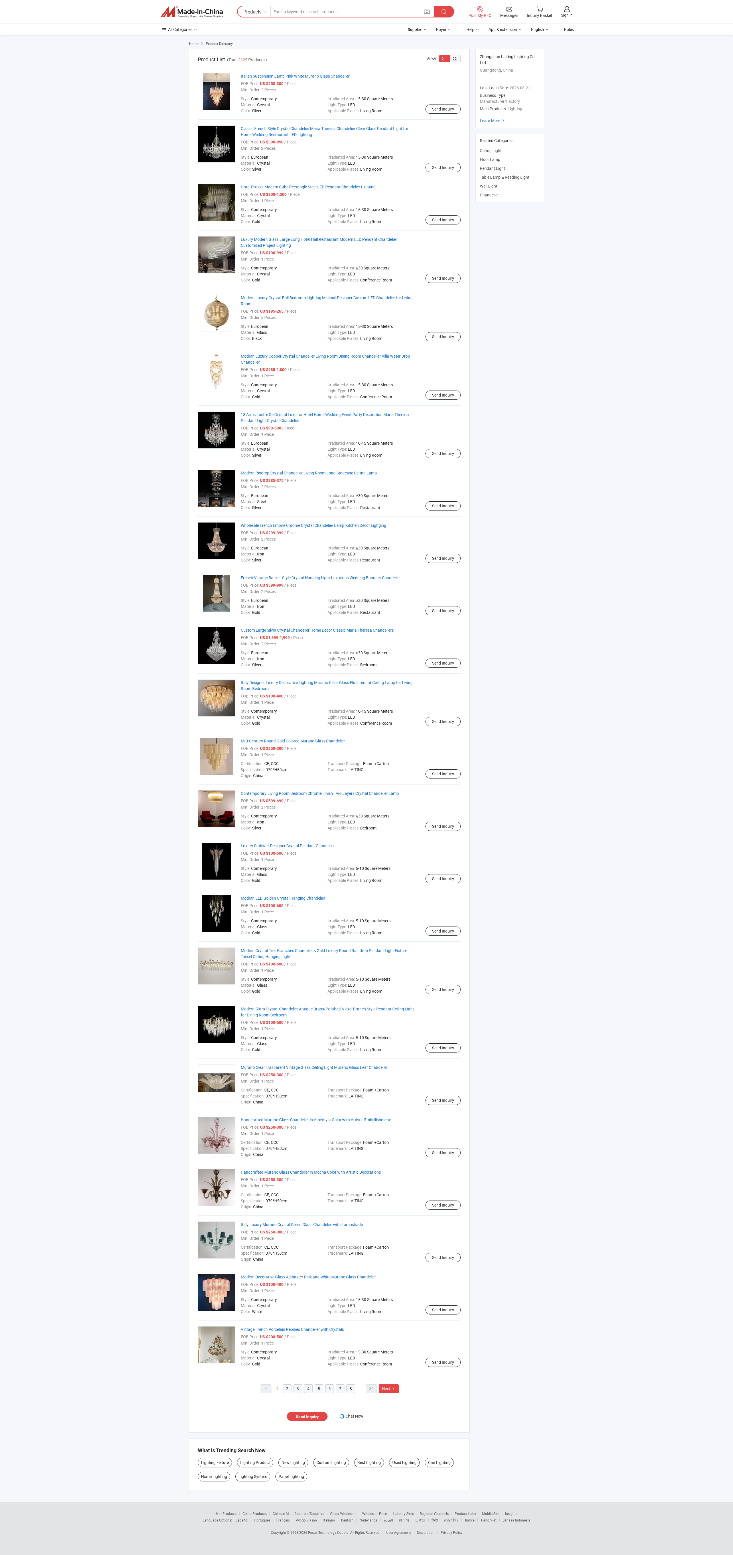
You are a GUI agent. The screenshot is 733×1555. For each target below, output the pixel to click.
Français (283, 1520)
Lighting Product (255, 1462)
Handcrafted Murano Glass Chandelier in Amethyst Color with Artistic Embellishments (316, 1119)
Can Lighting (439, 1462)
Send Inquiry (443, 109)
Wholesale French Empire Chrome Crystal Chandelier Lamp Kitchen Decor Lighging (313, 525)
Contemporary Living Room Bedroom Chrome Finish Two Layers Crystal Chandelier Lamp (320, 793)
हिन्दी (434, 1520)
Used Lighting (404, 1462)
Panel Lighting (291, 1476)
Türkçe (469, 1520)
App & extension (502, 29)
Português (262, 1520)
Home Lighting (214, 1476)
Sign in (567, 15)
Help (470, 29)
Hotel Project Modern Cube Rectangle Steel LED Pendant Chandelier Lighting (308, 187)
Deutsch (347, 1520)
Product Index (465, 1513)
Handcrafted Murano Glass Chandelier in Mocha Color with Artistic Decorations (311, 1172)
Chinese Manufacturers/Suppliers (298, 1513)
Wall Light (488, 186)
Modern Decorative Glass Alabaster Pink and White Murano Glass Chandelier (308, 1277)
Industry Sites (403, 1513)
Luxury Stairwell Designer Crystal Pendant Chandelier (288, 845)
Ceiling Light (491, 150)
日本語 (420, 1520)
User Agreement (398, 1532)
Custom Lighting (331, 1462)
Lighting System (253, 1476)
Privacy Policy (451, 1532)
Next (389, 1388)
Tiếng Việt (488, 1520)
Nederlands (368, 1520)
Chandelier (489, 195)
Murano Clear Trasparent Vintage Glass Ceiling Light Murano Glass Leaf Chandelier (314, 1067)
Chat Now (354, 1416)
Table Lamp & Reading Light (504, 177)
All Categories (180, 29)
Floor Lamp (490, 159)
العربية (388, 1520)
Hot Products (226, 1513)
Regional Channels (434, 1513)
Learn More (493, 120)
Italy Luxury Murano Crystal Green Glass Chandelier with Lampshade (302, 1224)
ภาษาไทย (451, 1520)
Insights (511, 1513)
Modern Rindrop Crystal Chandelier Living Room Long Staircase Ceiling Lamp (309, 473)
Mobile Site (490, 1513)
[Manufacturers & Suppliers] (191, 12)
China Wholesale (343, 1513)
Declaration (426, 1532)
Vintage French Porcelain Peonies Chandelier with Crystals (292, 1329)
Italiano (329, 1520)
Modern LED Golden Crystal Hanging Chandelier (283, 898)
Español (242, 1520)
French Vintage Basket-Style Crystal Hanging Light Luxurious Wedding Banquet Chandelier (321, 577)
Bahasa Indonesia (516, 1520)
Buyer (441, 29)
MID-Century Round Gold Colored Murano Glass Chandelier (293, 741)
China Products (255, 1513)
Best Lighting (369, 1462)
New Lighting (293, 1462)
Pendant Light (492, 168)
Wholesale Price (374, 1513)
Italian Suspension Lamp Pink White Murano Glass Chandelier (295, 76)
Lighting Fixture (215, 1462)
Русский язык (306, 1520)
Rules (569, 29)
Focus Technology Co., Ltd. (329, 1532)
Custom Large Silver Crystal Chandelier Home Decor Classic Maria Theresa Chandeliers (317, 630)
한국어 (404, 1520)
